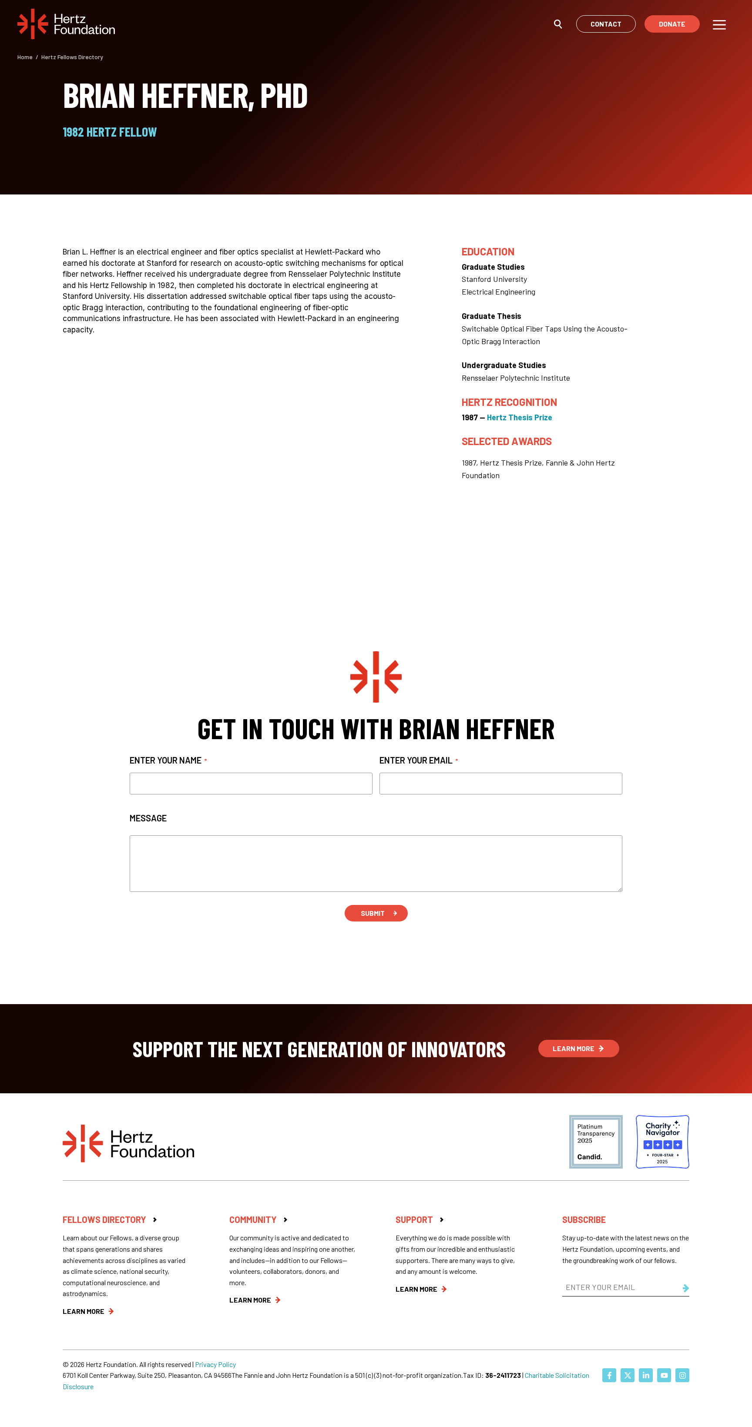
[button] (558, 23)
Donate (672, 24)
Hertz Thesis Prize (519, 417)
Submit (373, 913)
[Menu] (719, 23)
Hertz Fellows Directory (72, 56)
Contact (606, 24)
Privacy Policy (215, 1364)
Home (25, 56)
